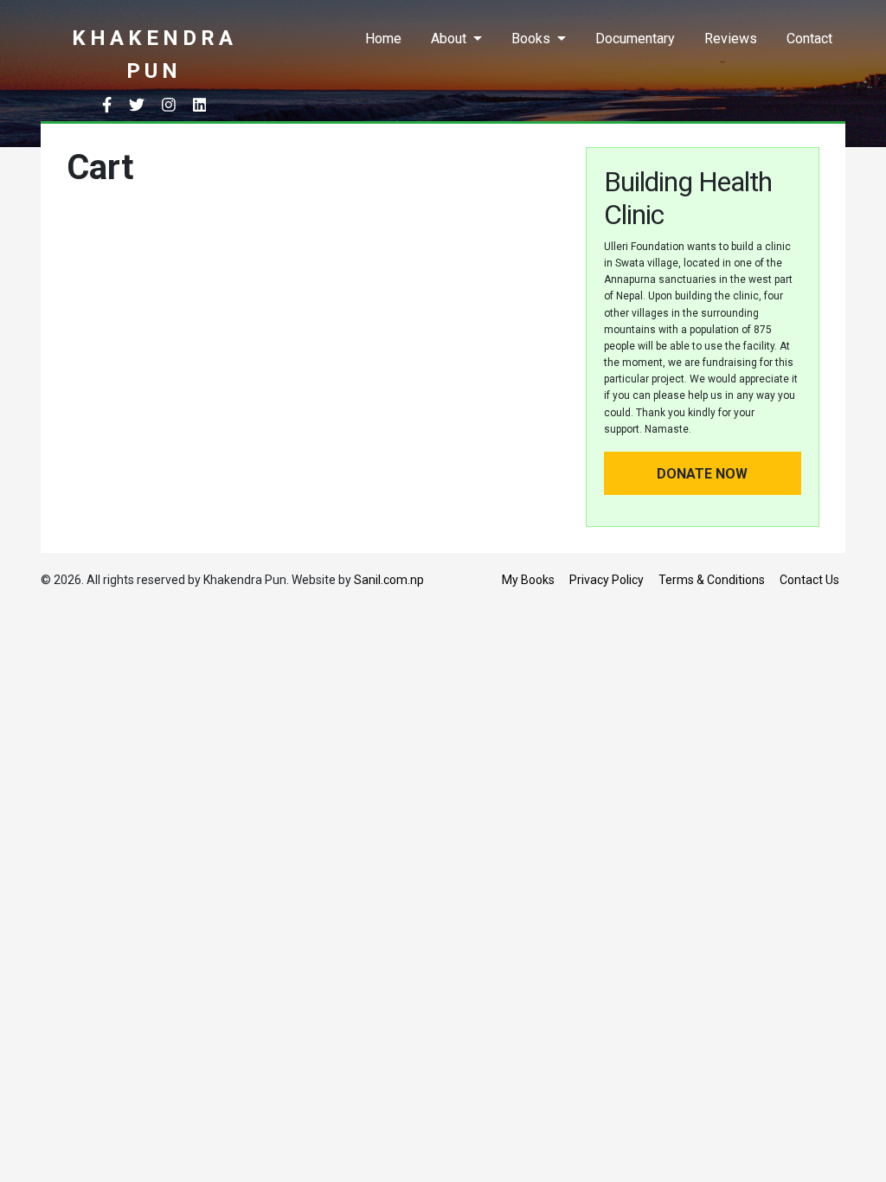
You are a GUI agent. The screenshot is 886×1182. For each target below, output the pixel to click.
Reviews (730, 38)
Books (530, 38)
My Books (528, 580)
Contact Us (809, 580)
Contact (809, 38)
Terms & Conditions (711, 580)
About (448, 38)
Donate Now (702, 474)
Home (383, 38)
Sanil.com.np (389, 580)
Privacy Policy (606, 580)
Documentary (635, 38)
